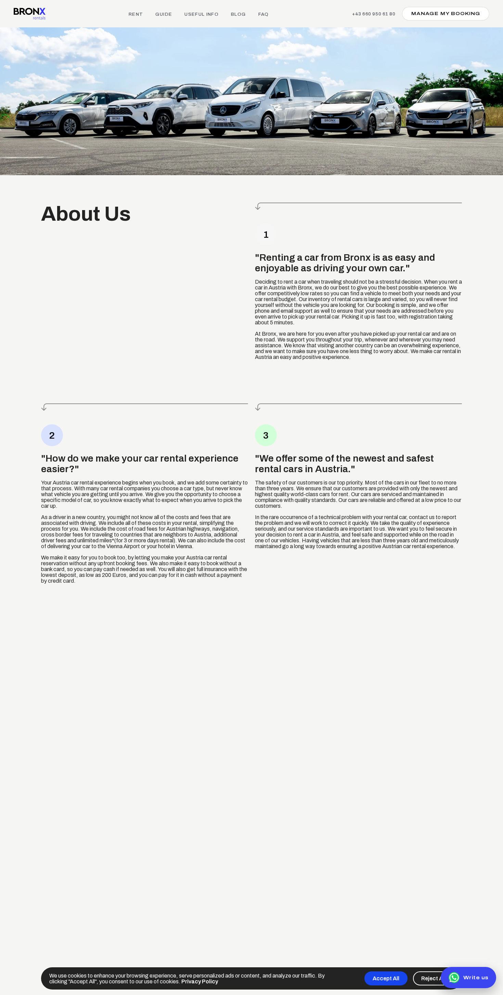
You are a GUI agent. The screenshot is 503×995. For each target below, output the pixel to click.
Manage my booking (445, 13)
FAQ (263, 14)
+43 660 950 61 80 (373, 13)
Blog (238, 14)
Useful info (201, 14)
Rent (136, 14)
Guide (163, 14)
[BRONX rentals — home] (30, 14)
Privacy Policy (199, 981)
